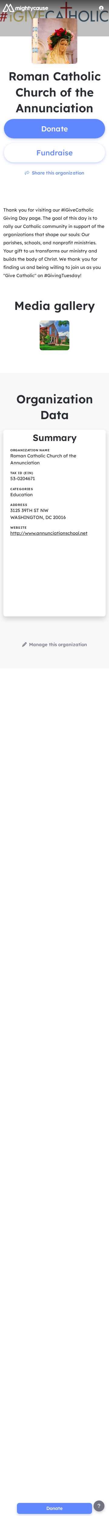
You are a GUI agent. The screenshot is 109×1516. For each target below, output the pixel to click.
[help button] (99, 1506)
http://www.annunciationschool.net (49, 533)
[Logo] (25, 8)
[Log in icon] (101, 7)
